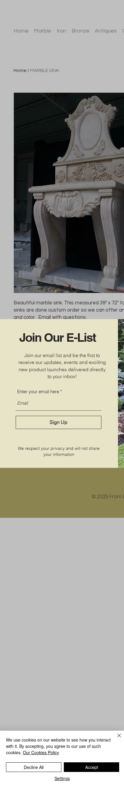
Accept (91, 767)
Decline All (34, 767)
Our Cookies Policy (41, 752)
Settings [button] (62, 778)
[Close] (115, 739)
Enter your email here (38, 391)
